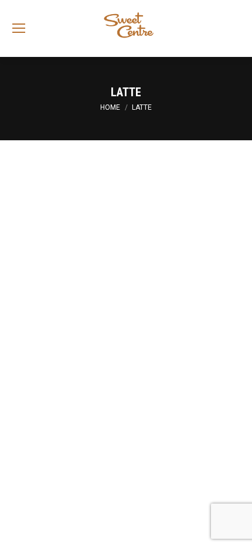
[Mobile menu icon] (19, 28)
